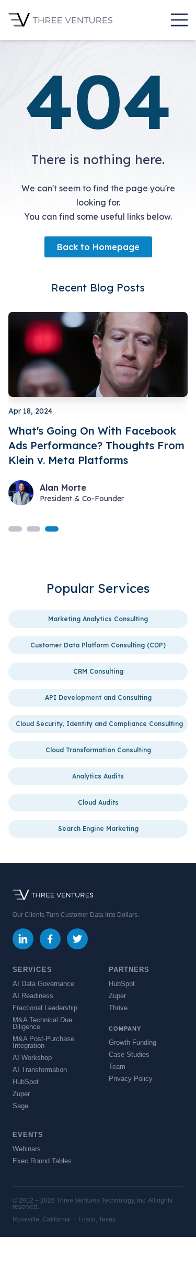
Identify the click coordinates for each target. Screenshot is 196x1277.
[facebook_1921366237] (50, 938)
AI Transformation (40, 1069)
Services (32, 969)
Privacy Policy (131, 1078)
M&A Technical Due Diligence (42, 1023)
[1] (33, 529)
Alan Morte (63, 488)
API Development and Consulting (98, 697)
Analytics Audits (98, 776)
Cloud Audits (98, 802)
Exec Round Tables (42, 1160)
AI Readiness (33, 995)
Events (28, 1134)
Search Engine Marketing (98, 828)
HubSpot (26, 1081)
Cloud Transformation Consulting (98, 750)
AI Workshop (32, 1057)
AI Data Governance (43, 983)
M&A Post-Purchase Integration (43, 1042)
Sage (20, 1105)
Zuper (21, 1093)
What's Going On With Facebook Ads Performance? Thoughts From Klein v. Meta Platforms (96, 445)
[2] (52, 529)
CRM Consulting (98, 671)
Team (117, 1066)
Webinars (27, 1148)
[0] (15, 529)
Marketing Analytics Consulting (98, 619)
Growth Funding (132, 1042)
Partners (129, 969)
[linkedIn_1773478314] (23, 938)
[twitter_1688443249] (77, 938)
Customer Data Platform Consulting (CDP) (98, 645)
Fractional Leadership (45, 1007)
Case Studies (129, 1054)
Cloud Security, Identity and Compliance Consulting (99, 724)
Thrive (118, 1007)
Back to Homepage (98, 247)
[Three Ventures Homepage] (60, 20)
